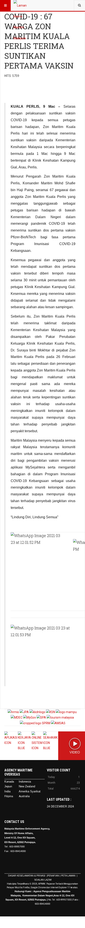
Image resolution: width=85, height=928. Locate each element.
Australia (24, 796)
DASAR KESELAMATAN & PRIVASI (27, 875)
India (7, 791)
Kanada (9, 781)
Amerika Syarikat (30, 791)
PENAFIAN (53, 875)
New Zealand (27, 786)
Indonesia (25, 781)
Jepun (8, 786)
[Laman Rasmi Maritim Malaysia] (22, 5)
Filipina (8, 796)
